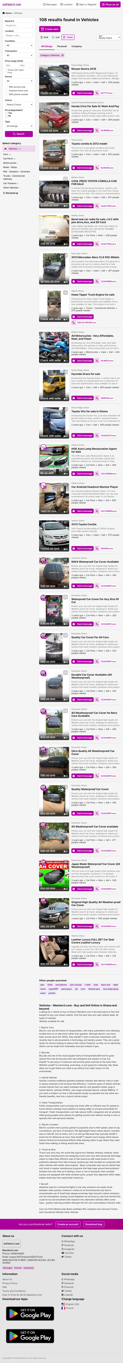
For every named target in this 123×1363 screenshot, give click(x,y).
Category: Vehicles (50, 55)
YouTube (69, 1253)
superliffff (53, 989)
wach (42, 993)
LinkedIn (68, 1295)
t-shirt (88, 985)
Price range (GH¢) (14, 61)
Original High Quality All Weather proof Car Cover (96, 904)
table (115, 985)
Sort (100, 36)
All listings (46, 46)
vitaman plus (94, 989)
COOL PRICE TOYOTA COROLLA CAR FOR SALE (94, 183)
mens (43, 989)
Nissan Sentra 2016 (83, 68)
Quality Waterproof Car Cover (90, 789)
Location (68, 4)
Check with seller (16, 70)
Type (7, 121)
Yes (10, 113)
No (9, 116)
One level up (12, 193)
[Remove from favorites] (65, 67)
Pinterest (68, 1287)
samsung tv (66, 989)
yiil (76, 989)
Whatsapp (69, 1279)
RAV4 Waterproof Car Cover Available (95, 561)
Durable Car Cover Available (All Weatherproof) (91, 676)
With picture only (17, 87)
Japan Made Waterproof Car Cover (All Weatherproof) (95, 865)
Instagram (69, 1249)
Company (77, 46)
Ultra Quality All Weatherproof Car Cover (93, 752)
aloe (42, 985)
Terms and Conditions (14, 1291)
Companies (29, 1268)
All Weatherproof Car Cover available (94, 826)
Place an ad (112, 4)
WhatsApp (69, 1241)
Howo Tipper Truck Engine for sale (92, 294)
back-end (105, 985)
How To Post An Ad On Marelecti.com (22, 1295)
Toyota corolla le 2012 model (89, 143)
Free (10, 73)
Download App (93, 1224)
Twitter (68, 1257)
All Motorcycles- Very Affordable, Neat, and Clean (92, 337)
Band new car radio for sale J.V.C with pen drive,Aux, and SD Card (95, 221)
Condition (10, 41)
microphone (61, 985)
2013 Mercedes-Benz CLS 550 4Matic (95, 257)
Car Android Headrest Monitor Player (94, 486)
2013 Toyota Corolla (83, 524)
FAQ (4, 1287)
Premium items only (18, 90)
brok (96, 985)
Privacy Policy (9, 1283)
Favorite (18, 1268)
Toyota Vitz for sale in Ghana (89, 411)
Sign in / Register (88, 4)
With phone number (18, 94)
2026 (49, 985)
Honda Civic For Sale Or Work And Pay (95, 106)
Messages (51, 4)
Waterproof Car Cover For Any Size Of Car (95, 601)
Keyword (9, 21)
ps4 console (76, 985)
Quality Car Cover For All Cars (90, 637)
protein (52, 993)
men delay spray (110, 989)
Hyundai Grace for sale (85, 373)
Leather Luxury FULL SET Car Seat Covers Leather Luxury (92, 941)
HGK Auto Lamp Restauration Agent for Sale (94, 450)
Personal (62, 46)
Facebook (68, 1245)
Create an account (67, 1224)
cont (83, 989)
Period (8, 76)
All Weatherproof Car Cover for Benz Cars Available (94, 714)
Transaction (11, 51)
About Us (7, 1279)
